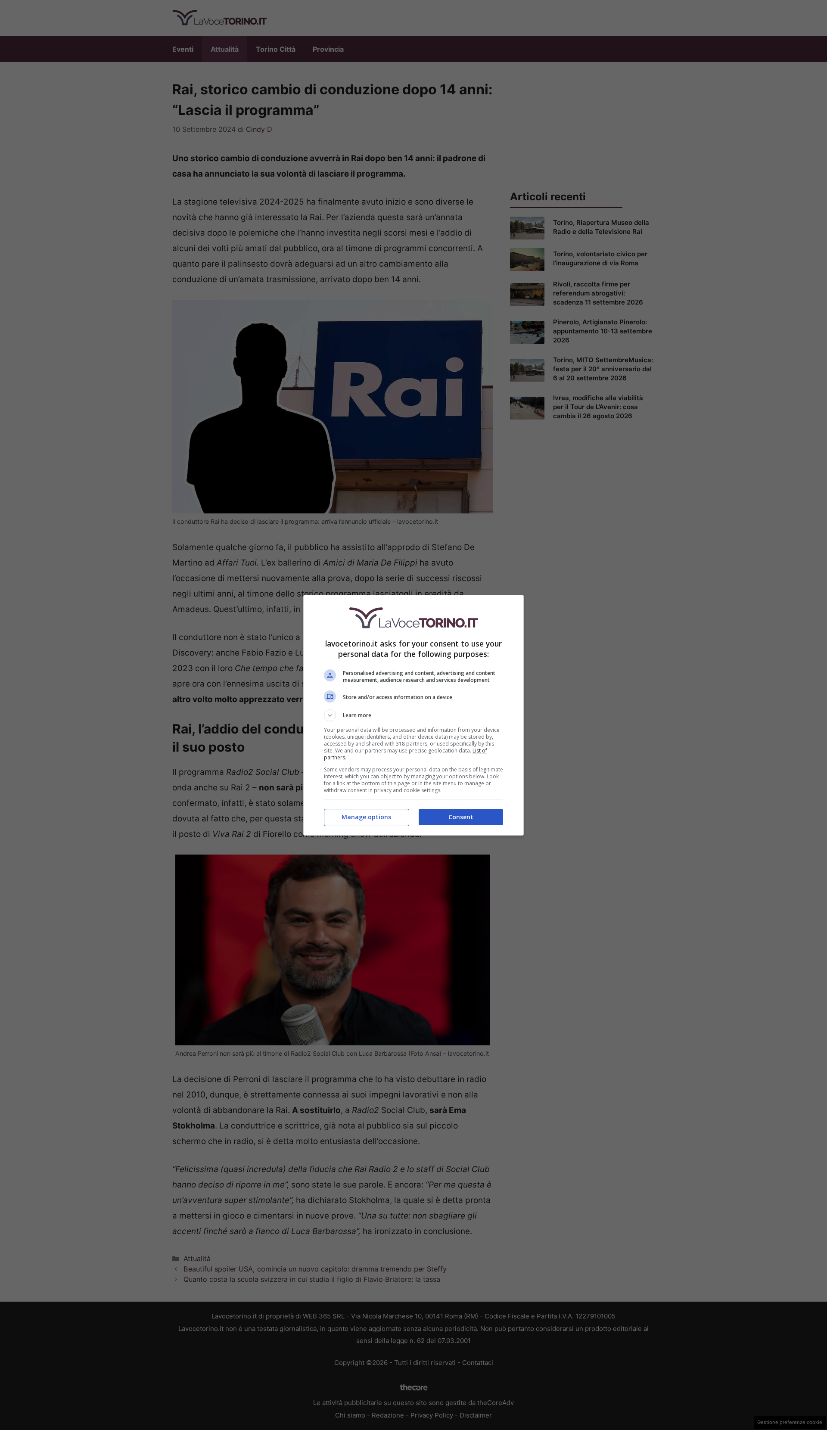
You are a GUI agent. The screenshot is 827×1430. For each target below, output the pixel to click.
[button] (413, 715)
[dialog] (413, 715)
